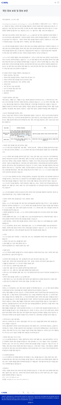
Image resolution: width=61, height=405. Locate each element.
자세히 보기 (31, 399)
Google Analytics (23, 135)
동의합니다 (30, 402)
